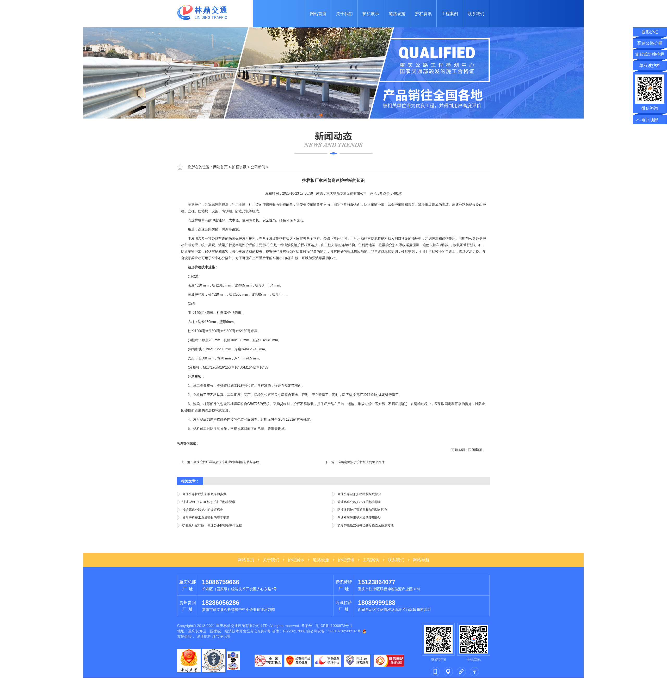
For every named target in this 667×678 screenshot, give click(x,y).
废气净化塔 (221, 636)
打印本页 (458, 450)
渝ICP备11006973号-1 (334, 626)
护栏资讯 (423, 13)
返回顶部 (649, 119)
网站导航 (421, 560)
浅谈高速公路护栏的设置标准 (202, 510)
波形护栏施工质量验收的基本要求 (205, 517)
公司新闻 (258, 167)
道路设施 (397, 13)
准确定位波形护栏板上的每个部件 (361, 462)
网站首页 (318, 13)
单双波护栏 (649, 65)
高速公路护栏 (649, 43)
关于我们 (344, 13)
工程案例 (449, 13)
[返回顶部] (474, 671)
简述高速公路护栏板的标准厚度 (359, 502)
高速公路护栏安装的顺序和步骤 (204, 494)
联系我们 (476, 13)
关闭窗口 (475, 450)
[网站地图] (448, 671)
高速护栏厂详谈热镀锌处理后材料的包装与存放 (226, 462)
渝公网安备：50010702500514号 (333, 631)
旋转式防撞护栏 (649, 54)
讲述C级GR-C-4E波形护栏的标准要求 (208, 502)
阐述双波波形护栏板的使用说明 (359, 517)
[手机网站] (435, 671)
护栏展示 (370, 13)
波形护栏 (203, 636)
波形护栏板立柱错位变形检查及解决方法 (365, 525)
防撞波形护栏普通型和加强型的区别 (362, 510)
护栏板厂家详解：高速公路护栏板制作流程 (212, 525)
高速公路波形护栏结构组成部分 (359, 494)
